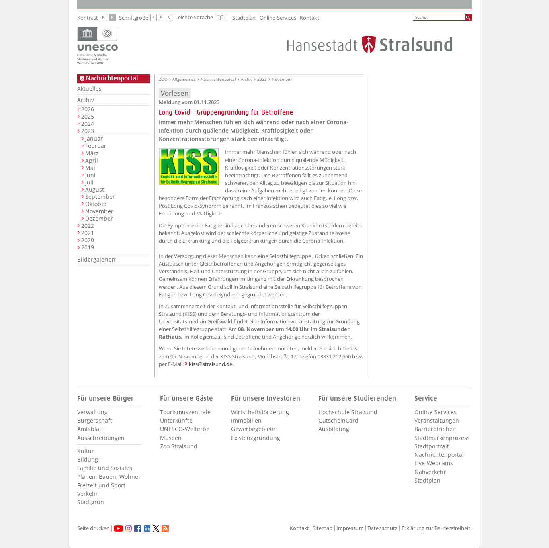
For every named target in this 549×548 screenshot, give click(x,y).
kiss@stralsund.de (210, 364)
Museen (171, 438)
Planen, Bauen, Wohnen (109, 477)
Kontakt (309, 17)
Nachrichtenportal (218, 79)
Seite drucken (93, 528)
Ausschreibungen (101, 438)
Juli (89, 182)
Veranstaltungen (436, 420)
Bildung (87, 459)
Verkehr (87, 493)
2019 (87, 247)
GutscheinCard (338, 420)
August (94, 189)
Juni (90, 175)
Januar (94, 138)
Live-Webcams (433, 463)
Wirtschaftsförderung (260, 412)
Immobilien (246, 420)
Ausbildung (333, 429)
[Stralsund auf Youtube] (118, 528)
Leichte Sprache (200, 17)
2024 (87, 123)
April (91, 160)
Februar (96, 145)
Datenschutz (382, 528)
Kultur (85, 451)
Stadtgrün (90, 502)
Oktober (96, 204)
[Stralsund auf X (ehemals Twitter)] (156, 528)
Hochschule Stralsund (347, 412)
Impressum (350, 528)
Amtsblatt (90, 429)
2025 (87, 116)
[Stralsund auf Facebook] (137, 528)
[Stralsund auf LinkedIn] (147, 528)
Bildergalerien (96, 259)
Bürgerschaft (94, 420)
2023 (87, 131)
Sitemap (322, 528)
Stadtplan (244, 17)
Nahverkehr (430, 472)
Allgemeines (184, 79)
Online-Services (278, 17)
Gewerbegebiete (253, 429)
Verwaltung (92, 412)
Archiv (85, 100)
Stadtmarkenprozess (442, 438)
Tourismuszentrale (185, 412)
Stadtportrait (431, 446)
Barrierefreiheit (435, 429)
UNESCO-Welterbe (184, 429)
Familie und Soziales (104, 468)
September (100, 196)
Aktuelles (89, 88)
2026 (87, 109)
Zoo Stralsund (178, 446)
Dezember (99, 218)
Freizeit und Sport (101, 485)
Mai (90, 168)
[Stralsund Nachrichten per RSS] (165, 528)
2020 (87, 240)
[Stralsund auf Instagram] (128, 528)
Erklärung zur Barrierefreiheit (436, 528)
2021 (87, 233)
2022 (87, 225)
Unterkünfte (176, 420)
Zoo (163, 79)
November (99, 211)
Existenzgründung (255, 438)
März (92, 153)
